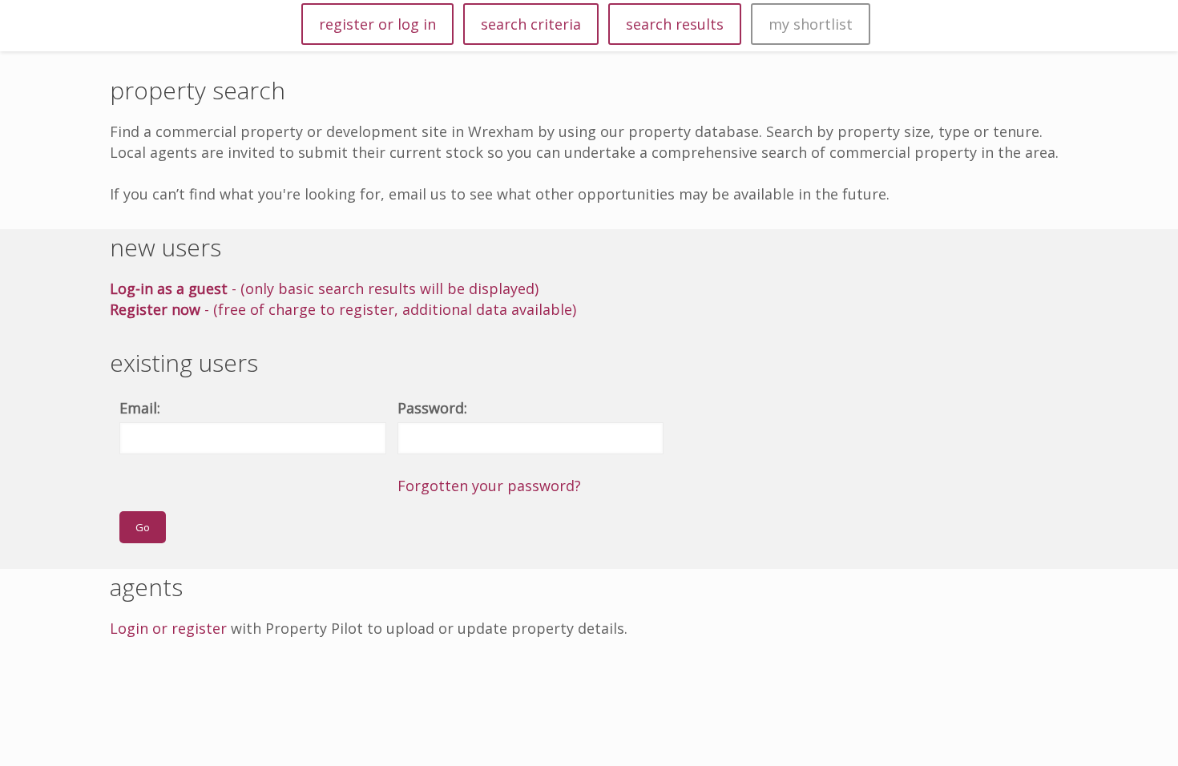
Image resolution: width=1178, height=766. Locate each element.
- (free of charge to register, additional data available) (343, 309)
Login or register (168, 628)
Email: (139, 407)
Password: (432, 407)
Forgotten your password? (489, 485)
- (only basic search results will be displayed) (324, 288)
